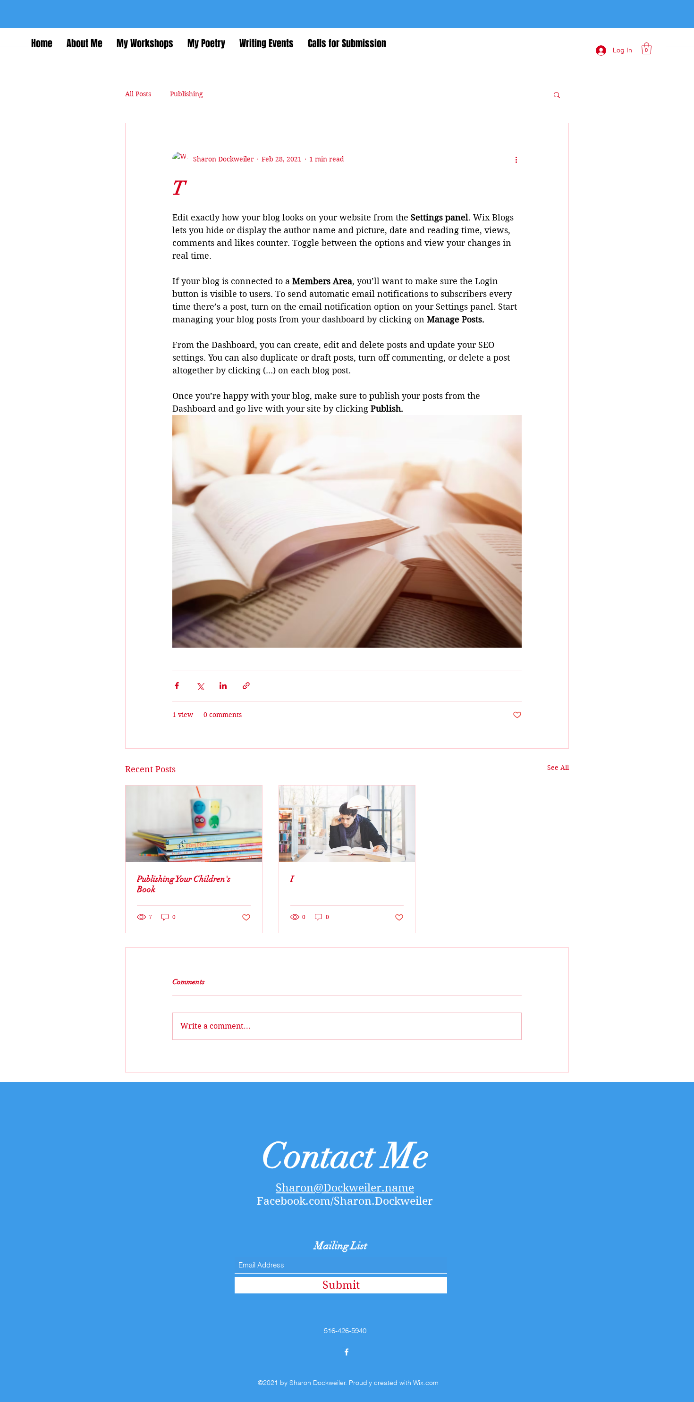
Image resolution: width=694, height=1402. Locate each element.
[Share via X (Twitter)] (199, 685)
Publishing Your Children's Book (183, 884)
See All (558, 767)
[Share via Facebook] (176, 685)
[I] (347, 823)
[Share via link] (246, 685)
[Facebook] (346, 1352)
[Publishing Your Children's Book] (194, 823)
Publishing (186, 94)
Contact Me (345, 1156)
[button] (647, 48)
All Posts (138, 94)
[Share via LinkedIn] (223, 685)
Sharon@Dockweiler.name (345, 1187)
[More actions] (516, 159)
